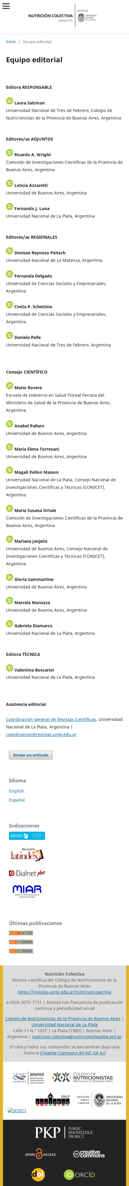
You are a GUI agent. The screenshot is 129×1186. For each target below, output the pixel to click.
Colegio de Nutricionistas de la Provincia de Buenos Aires (62, 1018)
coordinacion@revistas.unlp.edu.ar (41, 734)
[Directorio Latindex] (27, 861)
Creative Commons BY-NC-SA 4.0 (73, 1053)
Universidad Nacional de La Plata (65, 1024)
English (16, 791)
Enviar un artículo (30, 755)
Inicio (11, 41)
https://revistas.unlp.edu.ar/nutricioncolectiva (64, 992)
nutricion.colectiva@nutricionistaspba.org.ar (77, 1036)
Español (17, 800)
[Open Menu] (6, 6)
